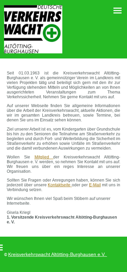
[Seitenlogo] (33, 29)
